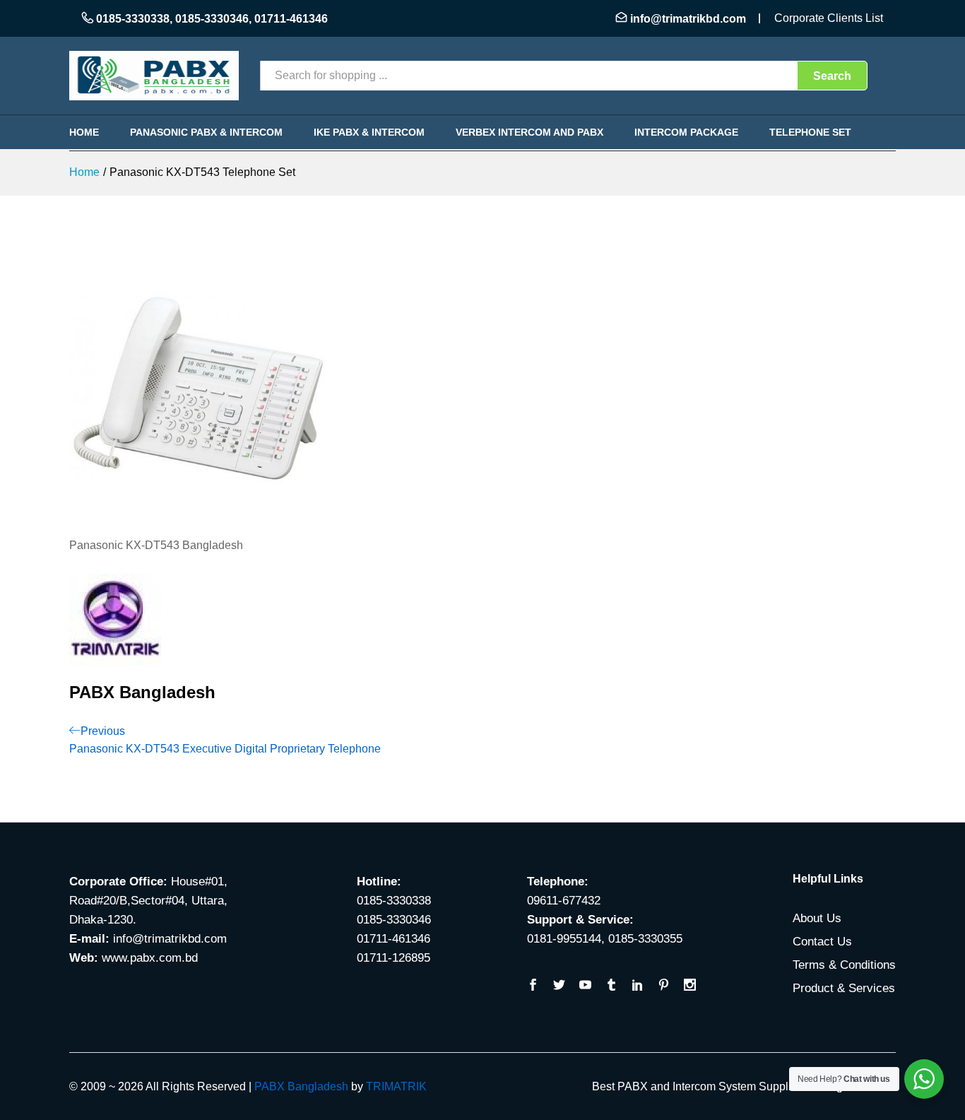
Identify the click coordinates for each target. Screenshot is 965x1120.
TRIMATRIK (396, 1086)
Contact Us (822, 941)
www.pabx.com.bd (150, 958)
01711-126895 (393, 958)
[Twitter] (559, 986)
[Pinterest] (664, 986)
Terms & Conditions (844, 965)
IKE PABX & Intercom (369, 132)
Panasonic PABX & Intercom (206, 132)
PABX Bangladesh (301, 1086)
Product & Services (844, 988)
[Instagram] (690, 986)
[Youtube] (585, 986)
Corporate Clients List (828, 18)
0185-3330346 (212, 19)
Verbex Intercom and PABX (529, 132)
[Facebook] (533, 986)
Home (84, 132)
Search (832, 76)
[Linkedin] (637, 986)
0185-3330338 (133, 19)
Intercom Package (686, 132)
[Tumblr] (611, 986)
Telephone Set (810, 132)
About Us (817, 918)
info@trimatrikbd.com (688, 19)
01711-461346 (291, 19)
